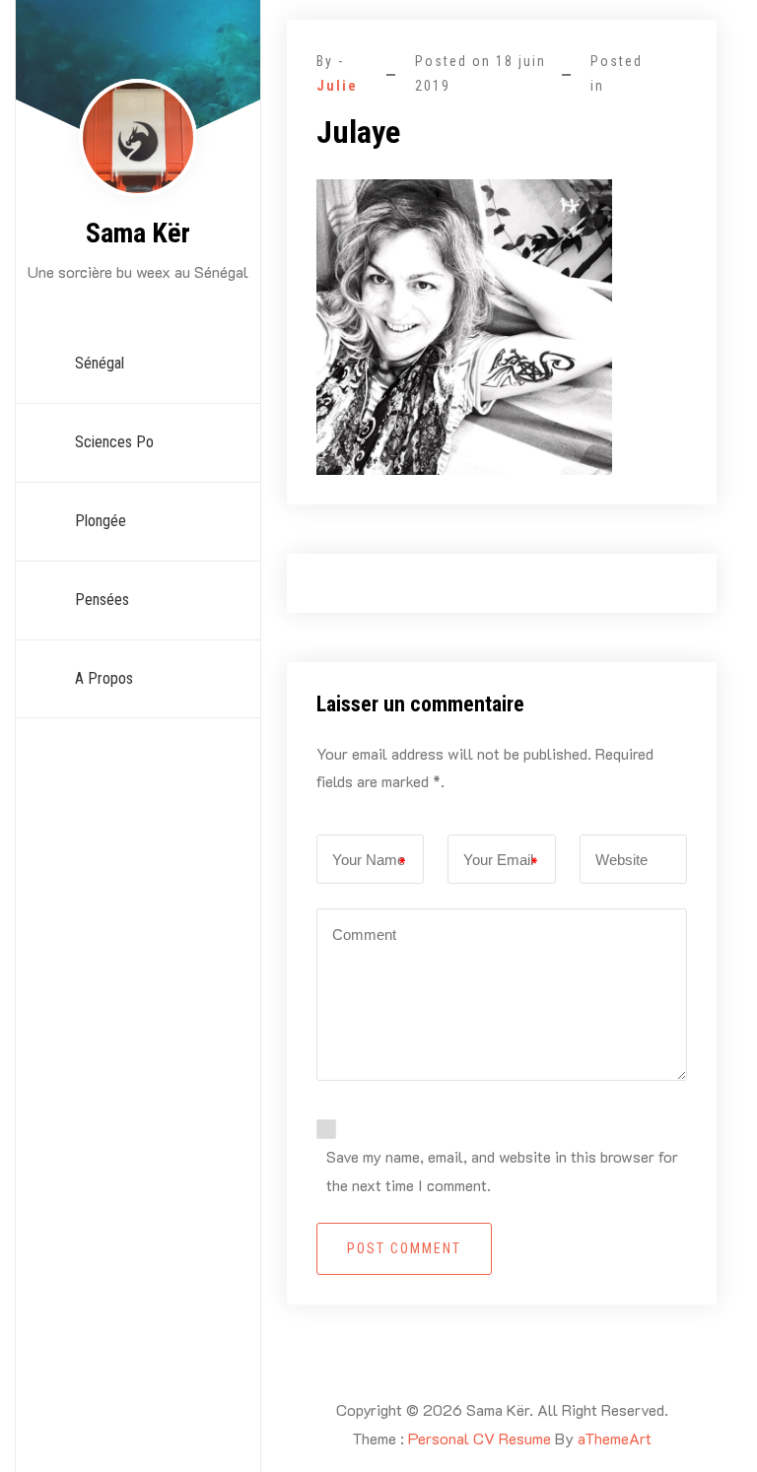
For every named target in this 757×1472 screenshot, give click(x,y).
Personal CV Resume (479, 1438)
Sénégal (99, 363)
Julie (337, 86)
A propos (104, 678)
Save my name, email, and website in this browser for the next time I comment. (502, 1170)
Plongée (100, 520)
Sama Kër (138, 233)
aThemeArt (615, 1438)
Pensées (102, 599)
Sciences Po (114, 442)
